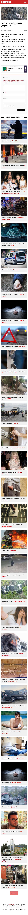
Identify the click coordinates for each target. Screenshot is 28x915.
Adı (4, 92)
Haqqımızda (11, 909)
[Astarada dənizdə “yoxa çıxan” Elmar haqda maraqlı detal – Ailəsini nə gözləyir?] (14, 846)
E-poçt (4, 98)
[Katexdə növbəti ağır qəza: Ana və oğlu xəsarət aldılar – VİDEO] (14, 232)
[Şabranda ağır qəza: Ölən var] (14, 412)
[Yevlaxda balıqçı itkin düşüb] (14, 129)
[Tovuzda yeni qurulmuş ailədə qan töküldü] (14, 616)
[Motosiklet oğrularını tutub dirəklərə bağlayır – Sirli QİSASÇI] (14, 874)
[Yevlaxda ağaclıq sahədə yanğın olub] (14, 13)
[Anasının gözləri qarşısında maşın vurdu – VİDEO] (14, 563)
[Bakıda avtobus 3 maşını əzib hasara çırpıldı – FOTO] (14, 385)
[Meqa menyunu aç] (25, 2)
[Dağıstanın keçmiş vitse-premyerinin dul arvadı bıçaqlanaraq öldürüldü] (14, 180)
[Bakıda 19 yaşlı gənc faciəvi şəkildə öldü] (14, 436)
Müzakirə (5, 84)
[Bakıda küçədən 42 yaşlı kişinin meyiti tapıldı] (14, 283)
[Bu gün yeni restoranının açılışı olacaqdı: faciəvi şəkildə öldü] (14, 694)
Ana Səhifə (5, 909)
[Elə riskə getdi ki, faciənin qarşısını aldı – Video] (14, 153)
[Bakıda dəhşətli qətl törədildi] (14, 258)
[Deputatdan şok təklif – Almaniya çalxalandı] (14, 720)
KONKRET (11, 904)
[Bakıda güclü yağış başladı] (14, 795)
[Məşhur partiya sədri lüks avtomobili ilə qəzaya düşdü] (14, 206)
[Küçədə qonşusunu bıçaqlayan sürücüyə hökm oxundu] (14, 487)
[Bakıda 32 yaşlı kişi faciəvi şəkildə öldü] (14, 746)
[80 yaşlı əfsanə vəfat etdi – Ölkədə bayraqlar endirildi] (14, 460)
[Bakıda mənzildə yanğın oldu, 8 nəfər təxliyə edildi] (14, 642)
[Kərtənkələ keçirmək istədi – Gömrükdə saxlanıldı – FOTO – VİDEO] (14, 668)
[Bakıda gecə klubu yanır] (14, 539)
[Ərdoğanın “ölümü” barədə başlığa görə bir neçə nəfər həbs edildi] (14, 359)
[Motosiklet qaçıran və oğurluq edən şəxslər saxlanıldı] (14, 513)
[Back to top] (24, 911)
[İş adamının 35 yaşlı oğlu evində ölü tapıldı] (14, 820)
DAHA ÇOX (14, 893)
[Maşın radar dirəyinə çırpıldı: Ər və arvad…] (14, 335)
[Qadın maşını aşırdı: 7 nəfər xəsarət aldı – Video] (14, 589)
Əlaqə (17, 909)
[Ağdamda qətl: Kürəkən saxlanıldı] (14, 771)
